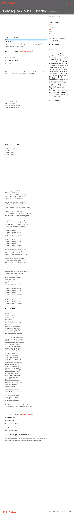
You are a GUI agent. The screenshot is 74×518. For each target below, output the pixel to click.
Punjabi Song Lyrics (56, 88)
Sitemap (69, 511)
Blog (50, 36)
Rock (66, 90)
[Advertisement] (26, 25)
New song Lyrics (15, 46)
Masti (56, 73)
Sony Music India (13, 109)
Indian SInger (54, 67)
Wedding (59, 96)
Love (55, 69)
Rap (52, 90)
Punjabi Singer (55, 85)
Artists (50, 33)
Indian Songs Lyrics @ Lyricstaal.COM (57, 38)
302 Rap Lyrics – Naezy (10, 57)
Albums (50, 31)
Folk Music (61, 58)
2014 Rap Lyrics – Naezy (10, 54)
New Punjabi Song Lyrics (58, 75)
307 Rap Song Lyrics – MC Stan (11, 60)
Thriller (65, 94)
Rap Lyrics (56, 90)
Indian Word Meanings (53, 40)
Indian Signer (64, 65)
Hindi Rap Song (54, 11)
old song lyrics (60, 79)
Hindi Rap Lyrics (41, 44)
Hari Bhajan (64, 60)
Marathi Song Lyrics (55, 71)
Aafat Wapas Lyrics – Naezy (10, 67)
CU (58, 511)
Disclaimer (63, 511)
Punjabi (62, 83)
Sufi (60, 94)
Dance (63, 55)
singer (55, 94)
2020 (36, 44)
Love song (62, 69)
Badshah (6, 8)
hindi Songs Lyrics (55, 65)
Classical (57, 55)
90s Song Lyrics (8, 63)
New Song (65, 75)
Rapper (62, 90)
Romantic (56, 92)
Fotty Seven (12, 101)
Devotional (53, 58)
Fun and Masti (58, 59)
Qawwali (57, 88)
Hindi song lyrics (8, 46)
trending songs (52, 96)
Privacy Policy (52, 511)
